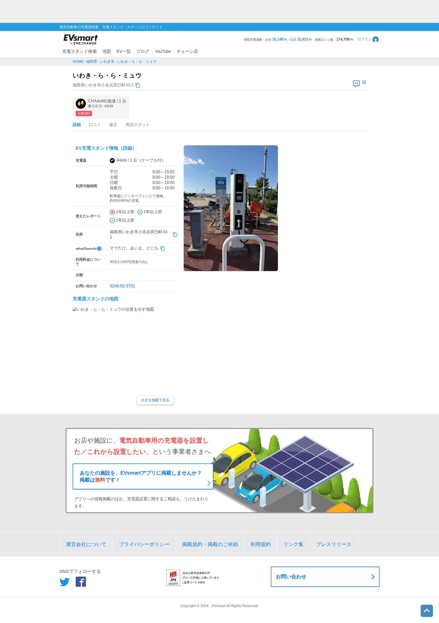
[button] (368, 39)
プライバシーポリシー (144, 544)
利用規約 (260, 544)
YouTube (163, 51)
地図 (106, 51)
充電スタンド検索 (79, 51)
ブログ (142, 51)
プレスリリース (334, 544)
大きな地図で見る (155, 400)
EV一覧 (124, 51)
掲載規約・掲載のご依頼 (210, 544)
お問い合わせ (291, 576)
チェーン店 (187, 51)
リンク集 (293, 544)
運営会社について (86, 544)
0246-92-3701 (122, 286)
